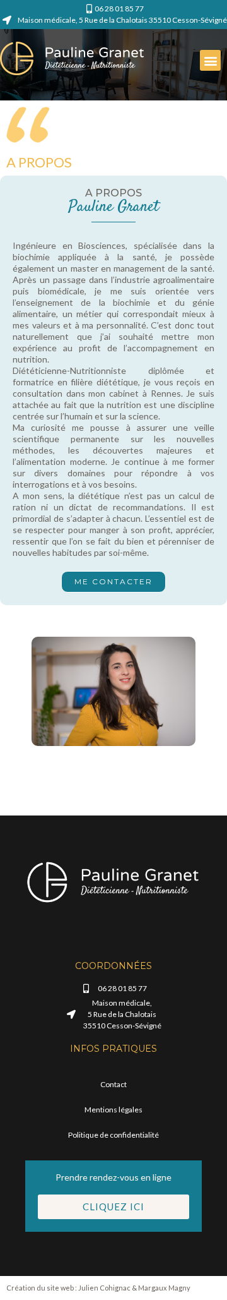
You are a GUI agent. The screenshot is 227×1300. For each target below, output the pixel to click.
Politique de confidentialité (113, 1135)
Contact (113, 1084)
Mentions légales (113, 1109)
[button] (210, 60)
